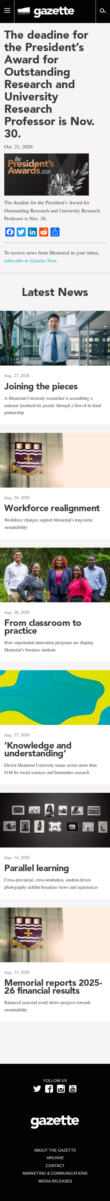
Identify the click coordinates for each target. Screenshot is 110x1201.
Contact (55, 1165)
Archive (55, 1158)
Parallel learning (36, 868)
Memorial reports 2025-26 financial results (53, 987)
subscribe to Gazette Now (30, 260)
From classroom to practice (43, 627)
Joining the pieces (41, 386)
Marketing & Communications (55, 1173)
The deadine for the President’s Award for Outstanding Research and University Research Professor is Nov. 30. (49, 84)
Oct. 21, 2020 (18, 146)
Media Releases (55, 1181)
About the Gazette (55, 1150)
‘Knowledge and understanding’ (37, 749)
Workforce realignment (52, 508)
